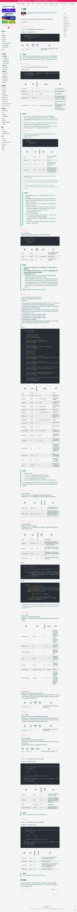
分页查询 (4, 91)
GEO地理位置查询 (6, 122)
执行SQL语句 (5, 101)
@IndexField (66, 22)
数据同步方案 (5, 73)
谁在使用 (51, 3)
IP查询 (3, 124)
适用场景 (4, 35)
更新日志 (4, 144)
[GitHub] (49, 906)
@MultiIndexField (67, 23)
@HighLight (66, 26)
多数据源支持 (5, 76)
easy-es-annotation (35, 22)
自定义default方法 (6, 105)
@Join (23, 756)
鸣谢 (3, 150)
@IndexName (66, 18)
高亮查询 (4, 120)
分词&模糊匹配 (5, 116)
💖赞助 (28, 3)
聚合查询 (4, 114)
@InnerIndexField (67, 25)
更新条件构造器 (6, 63)
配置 (3, 49)
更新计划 (4, 146)
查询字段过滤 (5, 110)
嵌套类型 (4, 93)
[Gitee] (47, 906)
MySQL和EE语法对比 (6, 142)
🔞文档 (23, 3)
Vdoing (35, 908)
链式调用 (4, 82)
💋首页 (19, 3)
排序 (3, 112)
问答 (3, 138)
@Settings (66, 17)
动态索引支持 (5, 78)
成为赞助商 (13, 25)
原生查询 (4, 89)
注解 (3, 51)
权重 (3, 118)
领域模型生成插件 (5, 133)
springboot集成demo (6, 43)
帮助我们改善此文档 (25, 889)
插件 (3, 129)
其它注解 (65, 36)
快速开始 (4, 41)
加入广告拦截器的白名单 (53, 1)
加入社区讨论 (46, 3)
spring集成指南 (5, 45)
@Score (65, 28)
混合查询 (4, 87)
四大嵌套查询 (5, 80)
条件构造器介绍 (6, 58)
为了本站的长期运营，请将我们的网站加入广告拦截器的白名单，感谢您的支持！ (43, 13)
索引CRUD (5, 69)
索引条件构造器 (6, 59)
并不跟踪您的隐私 (28, 1)
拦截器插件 (4, 131)
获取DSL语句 (5, 97)
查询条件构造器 (6, 61)
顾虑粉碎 (4, 37)
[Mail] (44, 906)
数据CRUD (5, 74)
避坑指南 (4, 39)
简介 (3, 33)
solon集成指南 (5, 47)
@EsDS (65, 31)
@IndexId (65, 20)
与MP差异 (4, 140)
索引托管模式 (5, 67)
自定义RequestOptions (7, 103)
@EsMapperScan (67, 15)
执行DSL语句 (5, 99)
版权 (3, 148)
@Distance (66, 29)
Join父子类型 (5, 95)
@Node (65, 34)
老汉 (48, 908)
